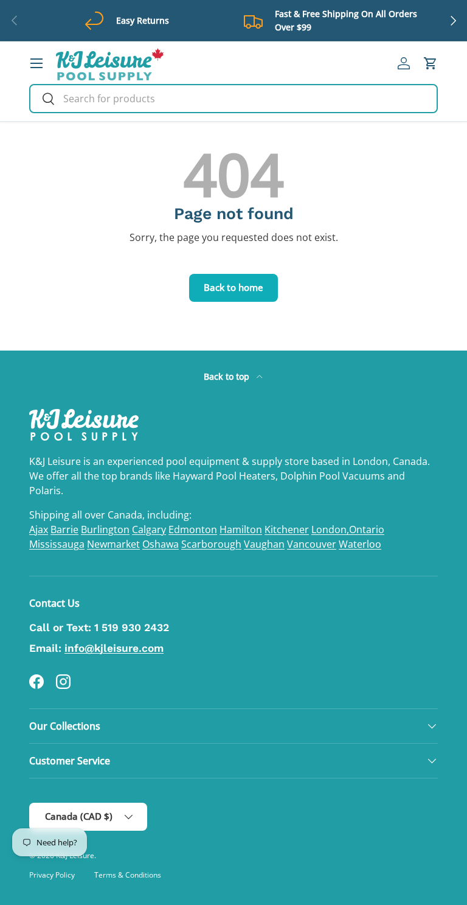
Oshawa (160, 544)
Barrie (64, 529)
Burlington (105, 529)
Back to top (228, 376)
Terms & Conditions (127, 875)
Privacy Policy (52, 875)
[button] (430, 63)
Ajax (38, 529)
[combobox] (233, 98)
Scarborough (211, 544)
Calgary (149, 529)
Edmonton (192, 529)
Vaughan (264, 544)
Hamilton (241, 529)
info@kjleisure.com (114, 648)
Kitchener (287, 529)
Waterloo (360, 544)
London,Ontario (347, 529)
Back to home (233, 287)
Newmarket (113, 544)
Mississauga (57, 544)
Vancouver (311, 544)
